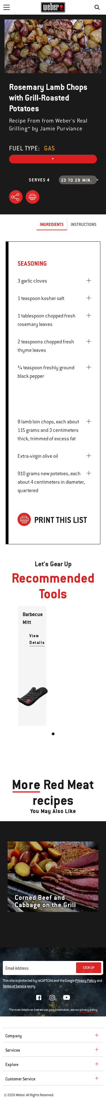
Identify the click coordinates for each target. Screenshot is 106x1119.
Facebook (38, 997)
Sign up (88, 967)
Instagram (52, 997)
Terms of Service (14, 986)
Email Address (17, 968)
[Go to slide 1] (53, 733)
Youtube (66, 997)
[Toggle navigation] (6, 7)
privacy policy (89, 1010)
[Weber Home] (53, 7)
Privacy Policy (85, 980)
